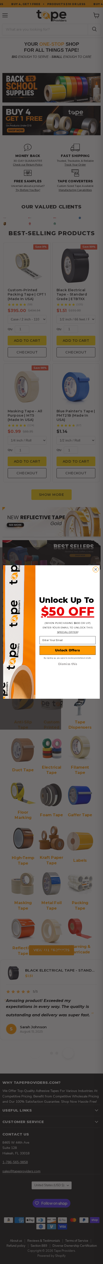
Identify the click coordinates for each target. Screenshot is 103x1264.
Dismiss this (67, 664)
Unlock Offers (67, 650)
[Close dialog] (96, 569)
